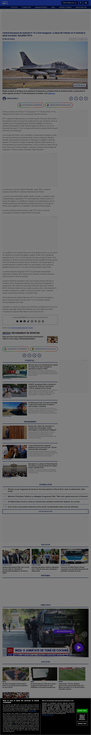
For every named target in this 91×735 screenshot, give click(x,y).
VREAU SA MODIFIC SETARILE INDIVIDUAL (82, 717)
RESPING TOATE (82, 723)
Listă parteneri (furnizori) (47, 715)
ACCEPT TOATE (82, 710)
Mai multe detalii (32, 710)
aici (13, 723)
